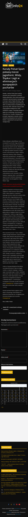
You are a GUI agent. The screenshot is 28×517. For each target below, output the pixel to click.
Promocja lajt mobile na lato (17, 313)
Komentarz (4, 329)
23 (24, 397)
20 (13, 397)
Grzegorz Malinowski (6, 474)
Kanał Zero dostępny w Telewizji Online (14, 489)
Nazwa (3, 350)
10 (2, 394)
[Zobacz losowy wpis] (25, 44)
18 (6, 397)
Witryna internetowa (7, 364)
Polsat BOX (11, 65)
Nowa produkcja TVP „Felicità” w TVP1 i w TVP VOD (13, 461)
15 (21, 394)
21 (17, 397)
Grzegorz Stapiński (17, 90)
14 (17, 394)
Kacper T (3, 478)
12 (10, 394)
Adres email (5, 357)
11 (6, 394)
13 (13, 394)
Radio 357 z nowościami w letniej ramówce (12, 308)
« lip (2, 407)
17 (2, 397)
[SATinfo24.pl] (3, 44)
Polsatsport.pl (6, 298)
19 (10, 397)
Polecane (5, 65)
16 (24, 394)
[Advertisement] (14, 27)
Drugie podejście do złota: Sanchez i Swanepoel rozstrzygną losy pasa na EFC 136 (13, 485)
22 (21, 397)
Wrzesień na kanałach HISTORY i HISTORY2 (12, 459)
